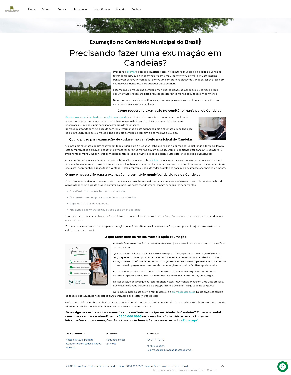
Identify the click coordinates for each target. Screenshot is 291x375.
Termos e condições (164, 370)
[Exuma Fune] (12, 9)
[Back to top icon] (222, 366)
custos (153, 160)
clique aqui (189, 320)
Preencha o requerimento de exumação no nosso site (96, 117)
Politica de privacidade (191, 370)
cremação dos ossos (183, 291)
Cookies (211, 370)
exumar (131, 71)
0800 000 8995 (130, 316)
